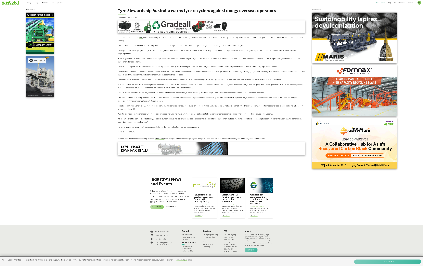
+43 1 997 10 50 (160, 239)
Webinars (45, 3)
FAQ (389, 3)
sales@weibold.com (162, 235)
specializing (159, 139)
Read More (197, 215)
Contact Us (250, 250)
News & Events (380, 3)
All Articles (156, 207)
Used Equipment (57, 3)
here (198, 127)
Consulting (27, 3)
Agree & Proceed (388, 262)
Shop (36, 3)
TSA (140, 38)
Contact (410, 3)
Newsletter (170, 207)
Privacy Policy (181, 260)
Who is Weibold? (399, 3)
